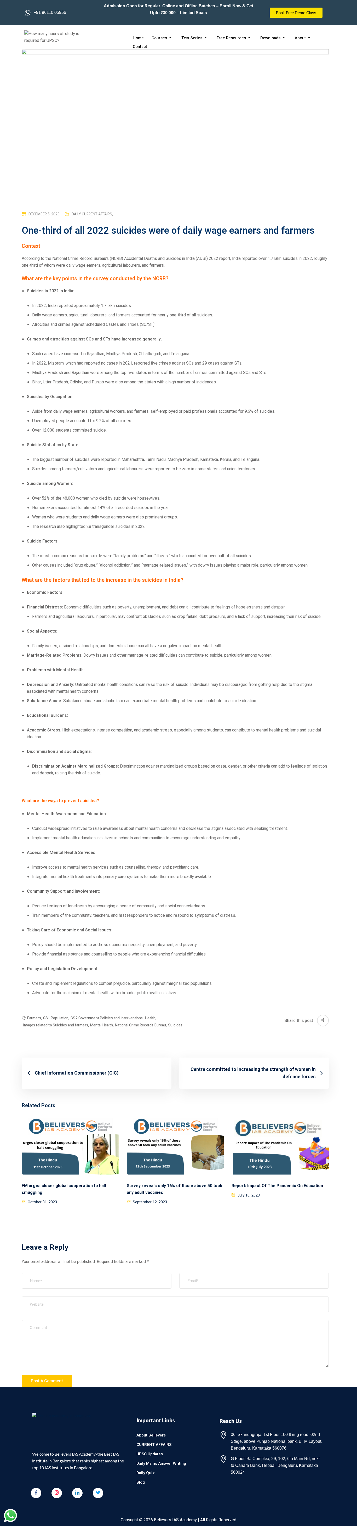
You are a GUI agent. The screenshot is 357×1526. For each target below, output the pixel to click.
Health (151, 1018)
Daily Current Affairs (92, 214)
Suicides (175, 1025)
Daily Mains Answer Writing (161, 1463)
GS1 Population (56, 1018)
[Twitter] (98, 1493)
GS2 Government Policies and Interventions (107, 1018)
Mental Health (102, 1025)
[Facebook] (36, 1493)
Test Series (191, 38)
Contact (140, 46)
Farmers (34, 1018)
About (300, 38)
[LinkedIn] (77, 1493)
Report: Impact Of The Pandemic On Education (277, 1186)
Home (138, 38)
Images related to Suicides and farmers (56, 1025)
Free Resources (231, 38)
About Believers (151, 1435)
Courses (159, 38)
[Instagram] (56, 1493)
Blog (140, 1482)
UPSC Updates (149, 1454)
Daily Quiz (145, 1473)
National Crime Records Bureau (141, 1025)
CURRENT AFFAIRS (153, 1444)
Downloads (270, 38)
